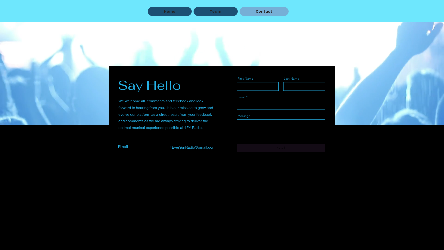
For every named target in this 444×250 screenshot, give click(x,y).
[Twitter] (127, 178)
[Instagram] (140, 178)
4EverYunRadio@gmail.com (193, 147)
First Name (245, 78)
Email (241, 97)
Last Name (291, 78)
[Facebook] (121, 178)
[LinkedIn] (134, 178)
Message (243, 115)
